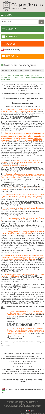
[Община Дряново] (22, 11)
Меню (8, 14)
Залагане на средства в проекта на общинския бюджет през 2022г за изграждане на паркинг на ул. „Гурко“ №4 (25, 331)
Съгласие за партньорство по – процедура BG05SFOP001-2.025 (22, 137)
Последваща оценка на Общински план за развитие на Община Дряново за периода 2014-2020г (22, 161)
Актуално (12, 56)
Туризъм (11, 36)
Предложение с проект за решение (14, 166)
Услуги (10, 44)
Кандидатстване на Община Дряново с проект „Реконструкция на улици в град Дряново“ (22, 232)
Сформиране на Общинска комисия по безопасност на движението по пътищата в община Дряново (22, 110)
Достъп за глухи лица (12, 50)
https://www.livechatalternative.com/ (33, 413)
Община (11, 29)
